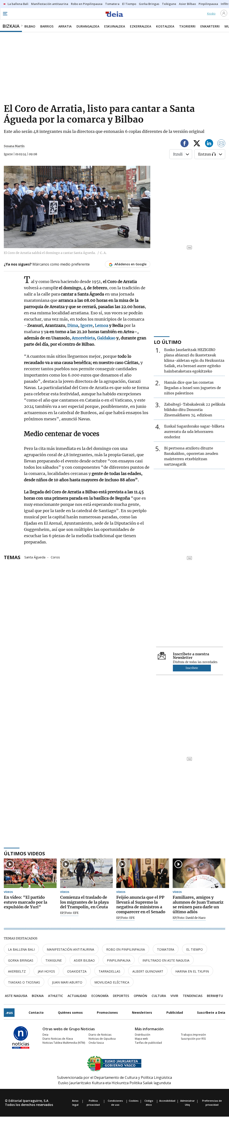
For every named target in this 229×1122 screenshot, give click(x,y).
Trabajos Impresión (193, 1035)
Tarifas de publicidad (148, 1043)
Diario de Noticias (100, 1035)
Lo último (167, 342)
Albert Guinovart (147, 971)
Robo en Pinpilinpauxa (125, 949)
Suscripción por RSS (193, 1039)
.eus (9, 1012)
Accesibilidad (167, 1100)
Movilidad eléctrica (111, 982)
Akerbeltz (17, 971)
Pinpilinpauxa (118, 960)
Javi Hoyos (46, 971)
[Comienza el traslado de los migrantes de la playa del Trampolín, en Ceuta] (86, 873)
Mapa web (141, 1039)
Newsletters (142, 1012)
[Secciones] (5, 13)
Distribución (142, 1035)
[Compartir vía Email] (221, 144)
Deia (45, 1035)
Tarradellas (109, 971)
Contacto (36, 1012)
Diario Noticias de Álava (57, 1039)
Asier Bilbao (84, 960)
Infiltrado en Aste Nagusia (165, 960)
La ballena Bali (21, 949)
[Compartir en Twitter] (197, 144)
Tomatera (165, 949)
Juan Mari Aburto (67, 982)
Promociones (107, 1012)
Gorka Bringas (20, 960)
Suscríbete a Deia (211, 1012)
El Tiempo (194, 949)
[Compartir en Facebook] (184, 144)
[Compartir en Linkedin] (209, 144)
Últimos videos (24, 853)
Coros (55, 557)
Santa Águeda (34, 557)
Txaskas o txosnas (24, 982)
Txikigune (53, 960)
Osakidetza (77, 971)
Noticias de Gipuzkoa (102, 1039)
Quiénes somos (70, 1012)
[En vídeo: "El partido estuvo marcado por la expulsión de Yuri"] (30, 873)
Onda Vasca (96, 1043)
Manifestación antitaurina (70, 949)
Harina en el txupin (192, 971)
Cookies (133, 1100)
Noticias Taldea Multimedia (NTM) (63, 1043)
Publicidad (174, 1012)
